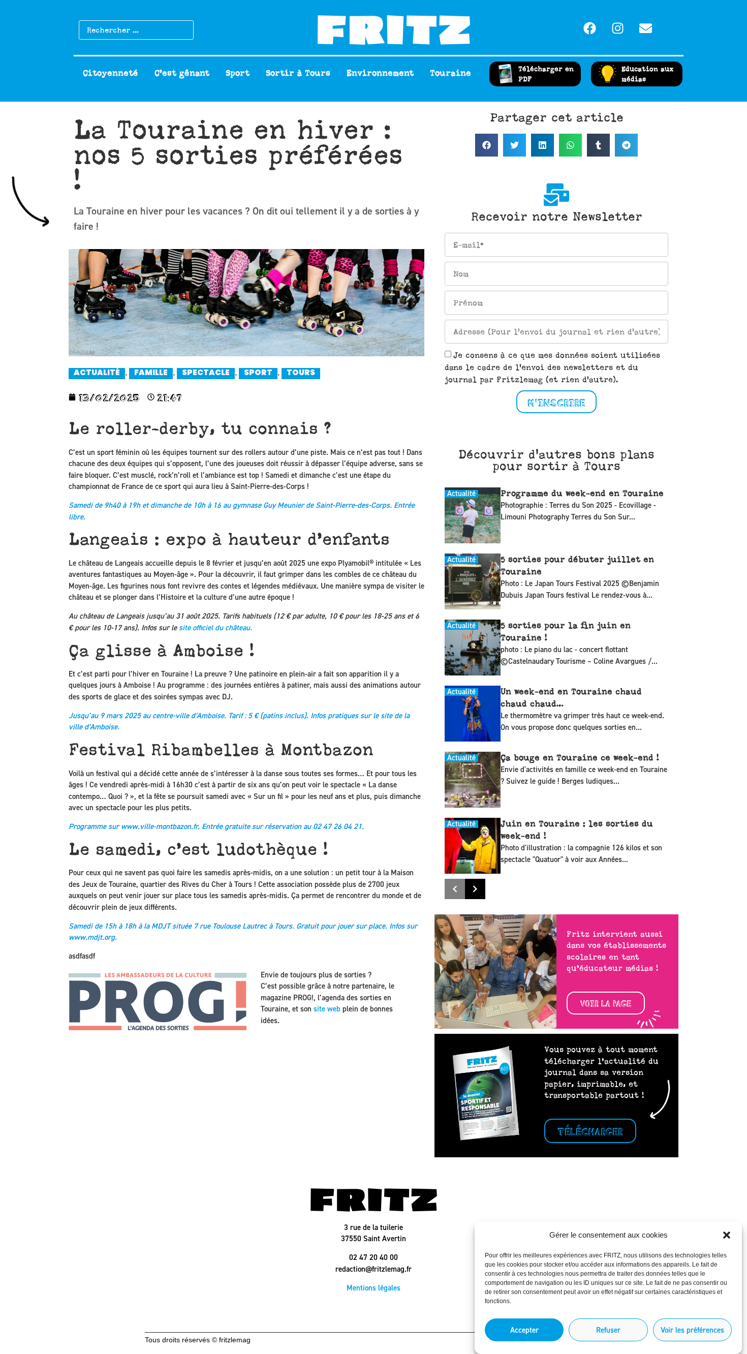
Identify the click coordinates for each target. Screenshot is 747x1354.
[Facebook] (589, 28)
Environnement (380, 73)
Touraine (450, 73)
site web (327, 1009)
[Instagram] (617, 28)
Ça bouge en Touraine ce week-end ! (580, 758)
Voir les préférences (692, 1330)
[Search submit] (210, 30)
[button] (727, 1235)
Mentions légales (373, 1288)
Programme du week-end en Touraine (582, 493)
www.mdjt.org (92, 937)
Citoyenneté (110, 73)
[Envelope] (645, 28)
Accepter (524, 1330)
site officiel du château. (215, 628)
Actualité (461, 494)
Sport (238, 73)
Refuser (608, 1330)
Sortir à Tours (298, 73)
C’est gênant (181, 73)
